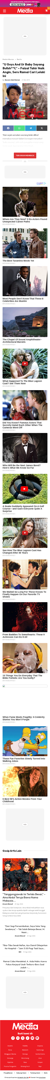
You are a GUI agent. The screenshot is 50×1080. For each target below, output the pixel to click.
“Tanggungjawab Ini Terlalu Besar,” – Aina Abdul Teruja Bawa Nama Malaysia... (24, 897)
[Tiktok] (27, 1038)
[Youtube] (32, 1038)
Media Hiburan (8, 59)
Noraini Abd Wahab (12, 80)
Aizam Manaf (8, 904)
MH (20, 952)
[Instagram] (18, 1038)
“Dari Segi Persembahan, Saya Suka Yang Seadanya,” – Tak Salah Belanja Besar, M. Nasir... (25, 929)
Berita (19, 59)
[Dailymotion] (37, 1038)
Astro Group (42, 1077)
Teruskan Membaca (25, 155)
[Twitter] (22, 1038)
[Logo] (25, 10)
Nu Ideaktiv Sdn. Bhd (23, 1077)
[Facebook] (13, 1038)
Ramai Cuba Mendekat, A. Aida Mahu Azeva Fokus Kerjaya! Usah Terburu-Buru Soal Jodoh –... (25, 964)
